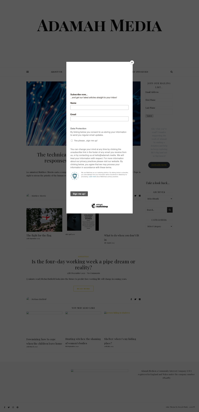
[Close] (132, 62)
